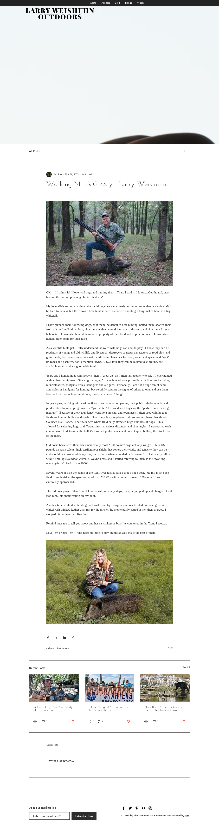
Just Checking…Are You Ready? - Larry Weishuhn (53, 709)
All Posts (34, 151)
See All (186, 667)
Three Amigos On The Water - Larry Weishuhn (109, 709)
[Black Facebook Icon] (123, 808)
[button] (185, 151)
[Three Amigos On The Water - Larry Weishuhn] (109, 688)
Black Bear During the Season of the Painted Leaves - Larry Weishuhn (164, 709)
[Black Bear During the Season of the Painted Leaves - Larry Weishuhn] (165, 688)
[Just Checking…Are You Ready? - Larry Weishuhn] (54, 688)
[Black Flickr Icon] (143, 808)
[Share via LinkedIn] (64, 637)
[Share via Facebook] (47, 637)
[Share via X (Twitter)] (56, 637)
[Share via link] (73, 637)
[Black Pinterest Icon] (137, 808)
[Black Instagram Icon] (150, 808)
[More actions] (171, 174)
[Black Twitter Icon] (130, 808)
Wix (187, 815)
